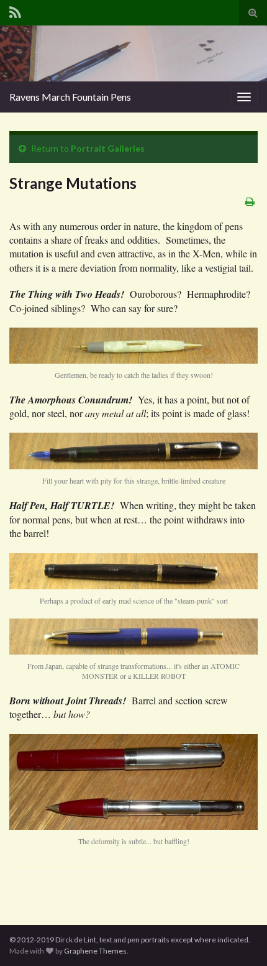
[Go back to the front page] (133, 53)
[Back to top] (239, 938)
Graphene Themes (95, 950)
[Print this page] (250, 201)
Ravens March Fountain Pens (70, 97)
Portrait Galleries (108, 148)
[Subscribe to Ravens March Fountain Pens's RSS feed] (15, 10)
